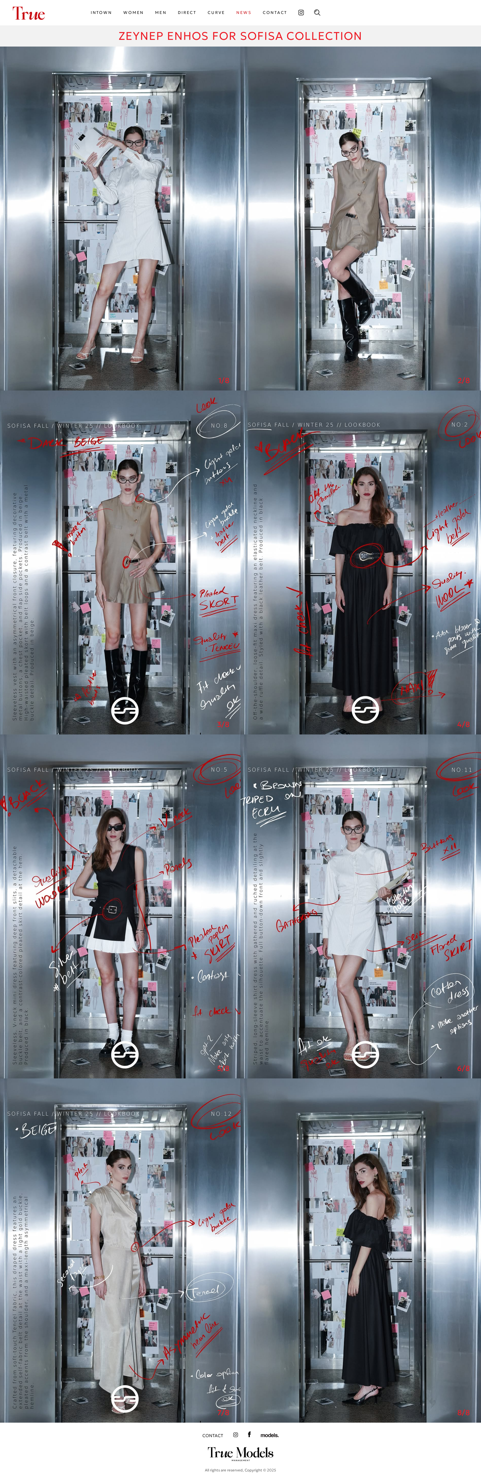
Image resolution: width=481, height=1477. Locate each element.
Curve (216, 12)
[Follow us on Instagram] (301, 12)
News (244, 12)
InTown (101, 12)
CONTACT (275, 12)
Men (161, 12)
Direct (187, 12)
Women (133, 12)
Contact (212, 1435)
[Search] (317, 12)
